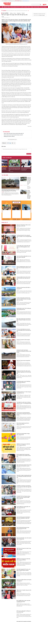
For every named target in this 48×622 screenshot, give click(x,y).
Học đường (5, 13)
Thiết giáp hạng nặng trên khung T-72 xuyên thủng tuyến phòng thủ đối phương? (10, 190)
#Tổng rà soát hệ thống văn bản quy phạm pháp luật (21, 10)
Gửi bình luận (29, 153)
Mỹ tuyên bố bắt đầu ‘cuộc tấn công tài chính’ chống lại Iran (24, 538)
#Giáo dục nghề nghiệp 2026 (10, 10)
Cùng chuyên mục (7, 157)
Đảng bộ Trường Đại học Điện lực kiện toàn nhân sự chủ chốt (24, 225)
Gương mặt (19, 13)
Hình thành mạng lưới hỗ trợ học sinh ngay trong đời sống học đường (23, 570)
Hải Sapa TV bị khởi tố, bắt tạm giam (23, 339)
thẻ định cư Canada (42, 15)
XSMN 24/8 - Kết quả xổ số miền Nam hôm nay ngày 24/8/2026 (23, 559)
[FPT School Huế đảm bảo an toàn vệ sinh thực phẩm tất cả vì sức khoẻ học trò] (9, 333)
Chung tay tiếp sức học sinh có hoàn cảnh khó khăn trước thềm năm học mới (23, 278)
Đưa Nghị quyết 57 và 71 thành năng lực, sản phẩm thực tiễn (24, 392)
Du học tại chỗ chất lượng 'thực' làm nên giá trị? (14, 169)
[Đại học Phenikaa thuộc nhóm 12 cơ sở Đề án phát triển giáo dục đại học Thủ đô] (9, 270)
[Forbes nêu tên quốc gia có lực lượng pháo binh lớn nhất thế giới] (23, 192)
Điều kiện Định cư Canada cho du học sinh (39, 13)
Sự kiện (4, 10)
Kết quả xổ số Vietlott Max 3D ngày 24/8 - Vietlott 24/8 (23, 434)
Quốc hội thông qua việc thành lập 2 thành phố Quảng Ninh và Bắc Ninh (23, 518)
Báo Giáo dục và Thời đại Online (7, 4)
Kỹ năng (11, 13)
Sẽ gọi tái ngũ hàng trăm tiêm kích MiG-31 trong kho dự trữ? (29, 181)
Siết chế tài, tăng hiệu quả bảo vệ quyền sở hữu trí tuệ (23, 424)
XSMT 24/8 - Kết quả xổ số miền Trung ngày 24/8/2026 (24, 549)
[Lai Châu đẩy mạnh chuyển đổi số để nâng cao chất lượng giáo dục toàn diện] (9, 249)
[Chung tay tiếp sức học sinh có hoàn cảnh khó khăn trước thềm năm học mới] (9, 281)
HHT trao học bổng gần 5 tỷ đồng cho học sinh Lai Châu (24, 612)
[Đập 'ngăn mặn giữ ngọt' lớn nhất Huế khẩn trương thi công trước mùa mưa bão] (9, 323)
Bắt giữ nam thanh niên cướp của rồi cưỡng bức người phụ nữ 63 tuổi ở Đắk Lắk (24, 372)
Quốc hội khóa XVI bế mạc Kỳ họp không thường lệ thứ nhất (23, 528)
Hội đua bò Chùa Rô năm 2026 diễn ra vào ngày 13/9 (23, 288)
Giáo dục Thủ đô (44, 4)
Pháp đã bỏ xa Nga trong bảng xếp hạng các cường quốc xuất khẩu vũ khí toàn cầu (24, 476)
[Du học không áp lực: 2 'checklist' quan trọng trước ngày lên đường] (27, 163)
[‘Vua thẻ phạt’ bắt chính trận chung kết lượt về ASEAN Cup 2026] (16, 211)
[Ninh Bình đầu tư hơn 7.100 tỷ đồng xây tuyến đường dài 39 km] (9, 312)
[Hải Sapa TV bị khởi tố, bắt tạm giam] (9, 343)
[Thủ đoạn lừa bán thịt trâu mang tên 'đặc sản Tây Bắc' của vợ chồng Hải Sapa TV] (9, 239)
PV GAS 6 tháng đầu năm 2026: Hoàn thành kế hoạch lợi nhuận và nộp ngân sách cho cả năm (24, 299)
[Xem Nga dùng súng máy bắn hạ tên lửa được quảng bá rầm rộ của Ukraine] (6, 211)
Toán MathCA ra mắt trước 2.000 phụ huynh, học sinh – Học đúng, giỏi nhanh (24, 403)
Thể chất (23, 13)
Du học (15, 13)
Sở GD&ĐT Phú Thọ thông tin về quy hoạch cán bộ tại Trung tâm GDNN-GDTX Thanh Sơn (23, 497)
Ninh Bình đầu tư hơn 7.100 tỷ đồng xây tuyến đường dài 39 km (24, 309)
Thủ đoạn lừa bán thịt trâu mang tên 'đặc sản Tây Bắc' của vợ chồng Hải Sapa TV (24, 236)
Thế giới (21, 185)
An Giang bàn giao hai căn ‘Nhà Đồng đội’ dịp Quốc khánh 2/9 (23, 382)
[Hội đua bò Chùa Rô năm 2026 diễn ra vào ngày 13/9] (9, 291)
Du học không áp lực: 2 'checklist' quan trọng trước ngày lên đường (26, 169)
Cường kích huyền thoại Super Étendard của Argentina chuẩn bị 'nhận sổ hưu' (24, 351)
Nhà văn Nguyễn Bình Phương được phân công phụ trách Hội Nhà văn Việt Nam (24, 455)
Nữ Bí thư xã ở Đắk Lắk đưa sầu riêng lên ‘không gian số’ (24, 580)
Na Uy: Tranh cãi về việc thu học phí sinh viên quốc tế (14, 133)
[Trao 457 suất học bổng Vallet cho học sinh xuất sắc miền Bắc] (9, 260)
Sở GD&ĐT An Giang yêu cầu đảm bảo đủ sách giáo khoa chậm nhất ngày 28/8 (24, 486)
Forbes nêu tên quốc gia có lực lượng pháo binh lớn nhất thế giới (29, 194)
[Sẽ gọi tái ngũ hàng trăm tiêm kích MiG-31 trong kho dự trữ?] (23, 179)
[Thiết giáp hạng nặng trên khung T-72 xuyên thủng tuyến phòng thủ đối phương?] (10, 183)
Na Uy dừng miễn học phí (12, 139)
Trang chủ (2, 7)
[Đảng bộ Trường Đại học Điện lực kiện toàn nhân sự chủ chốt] (9, 229)
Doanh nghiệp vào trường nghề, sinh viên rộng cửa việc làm (23, 507)
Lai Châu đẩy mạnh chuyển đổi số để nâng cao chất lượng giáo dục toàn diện (23, 246)
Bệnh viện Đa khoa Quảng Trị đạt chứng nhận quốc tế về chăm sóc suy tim (24, 465)
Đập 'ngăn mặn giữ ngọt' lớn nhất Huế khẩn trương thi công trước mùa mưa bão (24, 320)
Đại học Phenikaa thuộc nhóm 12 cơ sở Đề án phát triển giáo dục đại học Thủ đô (24, 267)
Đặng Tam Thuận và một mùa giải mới (23, 360)
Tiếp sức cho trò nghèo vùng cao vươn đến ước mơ (24, 591)
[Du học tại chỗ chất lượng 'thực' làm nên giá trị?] (14, 163)
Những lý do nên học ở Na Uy (9, 136)
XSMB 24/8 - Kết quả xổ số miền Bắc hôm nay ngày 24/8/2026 (23, 445)
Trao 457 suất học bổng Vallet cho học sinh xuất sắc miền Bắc (24, 257)
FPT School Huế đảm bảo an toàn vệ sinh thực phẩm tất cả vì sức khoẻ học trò (24, 330)
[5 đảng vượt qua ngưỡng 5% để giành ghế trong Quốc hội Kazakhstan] (26, 211)
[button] (29, 157)
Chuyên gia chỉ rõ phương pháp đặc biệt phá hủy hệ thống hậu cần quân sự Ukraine (24, 413)
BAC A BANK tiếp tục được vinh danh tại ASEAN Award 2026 (23, 601)
